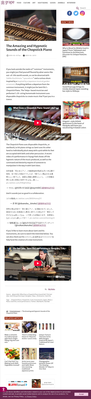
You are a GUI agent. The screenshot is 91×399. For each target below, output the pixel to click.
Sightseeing (43, 3)
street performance (23, 301)
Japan (45, 300)
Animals (61, 3)
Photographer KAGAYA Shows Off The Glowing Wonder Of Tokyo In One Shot (46, 365)
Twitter (33, 301)
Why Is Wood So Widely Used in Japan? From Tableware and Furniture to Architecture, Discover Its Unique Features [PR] (75, 52)
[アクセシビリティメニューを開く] (3, 389)
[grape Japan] (7, 311)
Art (34, 3)
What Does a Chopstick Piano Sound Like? (33, 294)
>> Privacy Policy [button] (31, 396)
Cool (31, 300)
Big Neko (51, 289)
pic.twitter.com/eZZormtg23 (42, 218)
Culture (26, 3)
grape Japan (8, 3)
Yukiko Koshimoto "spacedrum (19, 78)
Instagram (82, 13)
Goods (53, 3)
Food (19, 3)
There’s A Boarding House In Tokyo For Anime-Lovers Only (29, 336)
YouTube (47, 301)
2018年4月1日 (48, 188)
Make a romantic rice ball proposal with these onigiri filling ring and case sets (12, 338)
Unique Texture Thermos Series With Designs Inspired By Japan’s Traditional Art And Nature (46, 339)
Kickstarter (47, 237)
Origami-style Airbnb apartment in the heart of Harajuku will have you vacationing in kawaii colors (74, 124)
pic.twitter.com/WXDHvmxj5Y (28, 198)
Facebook (69, 13)
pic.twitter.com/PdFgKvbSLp (18, 183)
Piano (8, 301)
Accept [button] (81, 394)
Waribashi (40, 301)
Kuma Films (53, 39)
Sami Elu (48, 296)
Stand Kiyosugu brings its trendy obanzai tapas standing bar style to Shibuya (75, 89)
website (28, 237)
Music (50, 300)
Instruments (38, 300)
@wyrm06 (15, 294)
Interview (71, 3)
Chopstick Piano (16, 300)
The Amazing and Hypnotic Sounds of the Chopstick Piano (29, 48)
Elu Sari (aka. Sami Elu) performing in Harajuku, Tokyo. (29, 295)
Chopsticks (25, 300)
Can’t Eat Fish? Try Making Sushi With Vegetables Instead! (12, 363)
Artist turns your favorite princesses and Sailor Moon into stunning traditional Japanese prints (29, 366)
